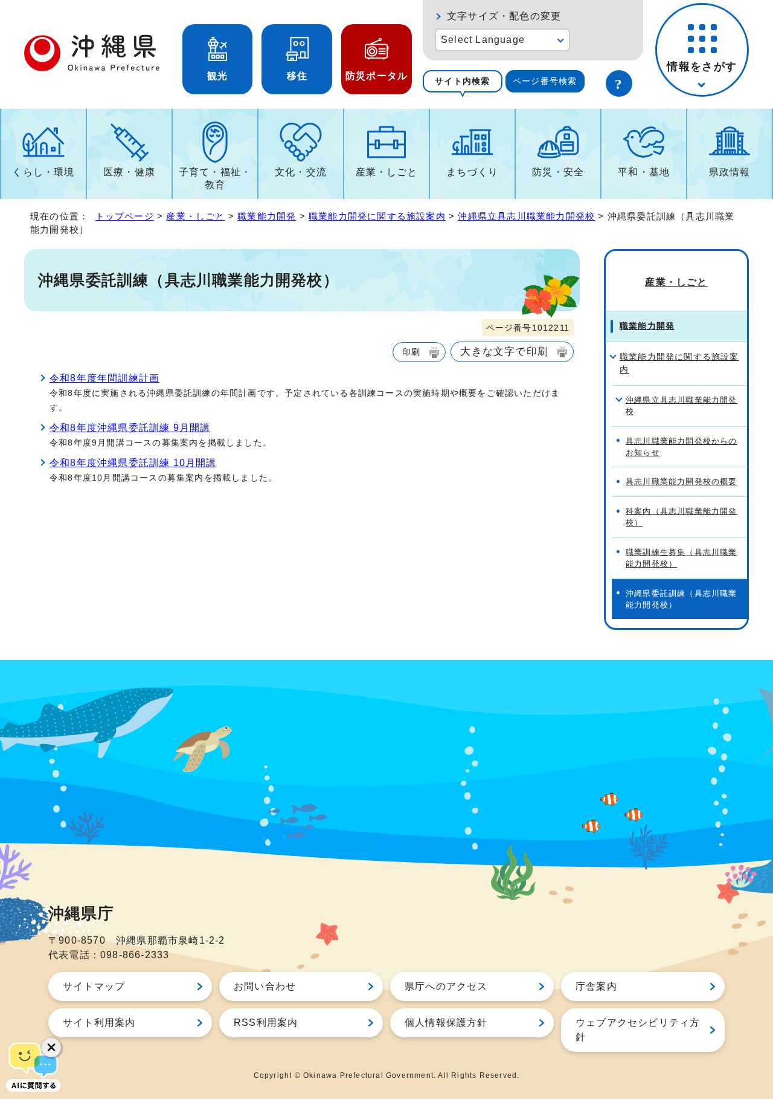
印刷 (411, 352)
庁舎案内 (596, 986)
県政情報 (730, 172)
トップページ (124, 216)
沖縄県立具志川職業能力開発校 (526, 216)
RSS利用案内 (266, 1022)
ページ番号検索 (545, 81)
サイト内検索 (462, 81)
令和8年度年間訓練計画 (104, 378)
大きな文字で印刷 (504, 351)
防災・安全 (558, 172)
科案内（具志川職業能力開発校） (681, 517)
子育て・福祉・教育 (215, 178)
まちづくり (472, 172)
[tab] (462, 81)
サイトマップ (94, 986)
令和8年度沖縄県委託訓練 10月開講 (133, 463)
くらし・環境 (43, 172)
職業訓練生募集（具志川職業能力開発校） (681, 558)
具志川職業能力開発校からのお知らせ (681, 446)
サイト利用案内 (99, 1022)
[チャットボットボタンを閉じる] (51, 1047)
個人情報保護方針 (446, 1022)
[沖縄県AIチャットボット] (33, 1066)
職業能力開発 (266, 216)
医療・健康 (129, 172)
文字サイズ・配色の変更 (504, 16)
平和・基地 (644, 172)
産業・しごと (387, 172)
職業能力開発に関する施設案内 (377, 216)
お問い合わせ (265, 986)
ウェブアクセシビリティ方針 (638, 1029)
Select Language (483, 39)
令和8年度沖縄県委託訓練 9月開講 (130, 428)
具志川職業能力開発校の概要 (681, 481)
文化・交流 (301, 172)
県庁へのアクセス (446, 986)
